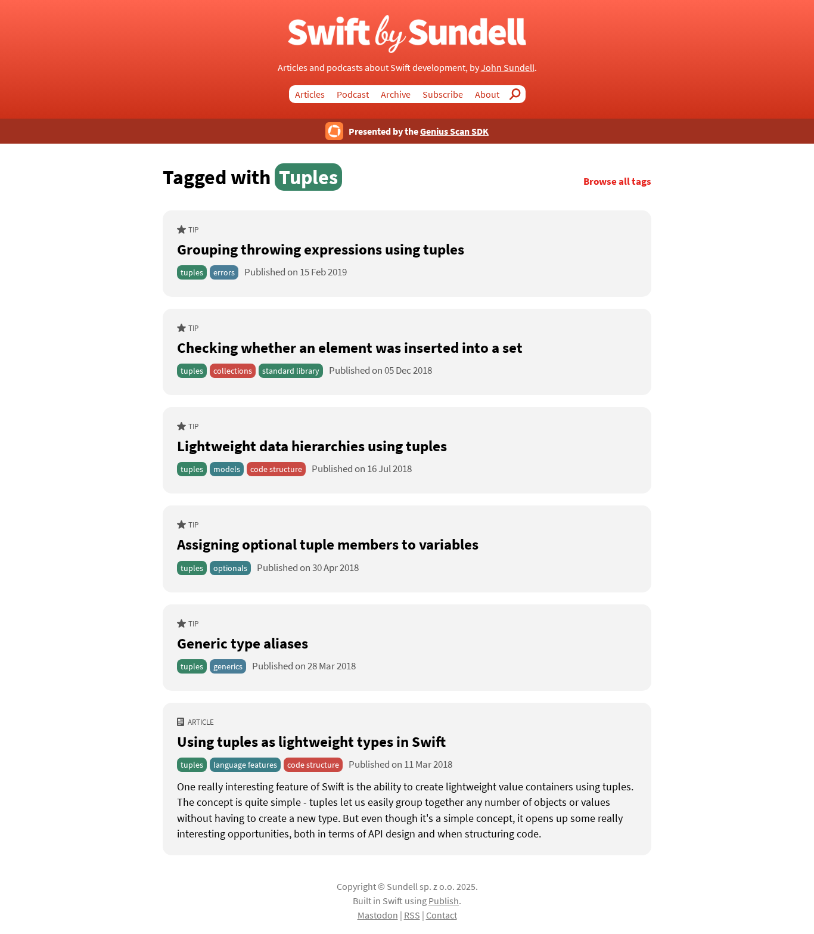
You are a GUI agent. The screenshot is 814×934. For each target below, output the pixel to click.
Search (518, 94)
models (226, 469)
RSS (412, 915)
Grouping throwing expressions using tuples (320, 249)
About (487, 94)
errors (224, 272)
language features (245, 764)
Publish (443, 901)
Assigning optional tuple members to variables (328, 544)
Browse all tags (617, 181)
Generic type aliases (242, 643)
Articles (310, 94)
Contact (441, 915)
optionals (230, 568)
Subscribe (442, 94)
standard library (290, 370)
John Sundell (508, 67)
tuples (192, 272)
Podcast (353, 94)
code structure (276, 469)
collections (232, 370)
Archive (396, 94)
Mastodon (378, 915)
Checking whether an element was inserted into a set (350, 347)
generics (228, 666)
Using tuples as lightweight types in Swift (311, 741)
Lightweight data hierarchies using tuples (312, 445)
